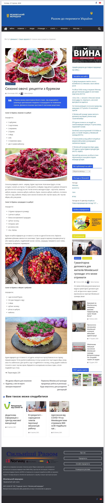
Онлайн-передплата (83, 464)
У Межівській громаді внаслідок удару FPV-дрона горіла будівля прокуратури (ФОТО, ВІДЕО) (85, 149)
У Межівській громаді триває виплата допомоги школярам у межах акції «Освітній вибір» (85, 116)
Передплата (83, 458)
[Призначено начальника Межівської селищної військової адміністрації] (79, 332)
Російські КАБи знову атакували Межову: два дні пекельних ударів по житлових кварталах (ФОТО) (86, 92)
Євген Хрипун (28, 93)
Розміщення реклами (82, 469)
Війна (12, 29)
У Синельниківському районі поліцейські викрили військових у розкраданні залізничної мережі (86, 141)
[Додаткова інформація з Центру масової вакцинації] (13, 403)
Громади (41, 29)
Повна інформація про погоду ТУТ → (85, 203)
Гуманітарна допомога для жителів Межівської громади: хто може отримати (86, 270)
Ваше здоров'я (10, 84)
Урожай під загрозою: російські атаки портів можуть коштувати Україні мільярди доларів (85, 157)
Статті (52, 29)
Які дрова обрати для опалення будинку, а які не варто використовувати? (18, 384)
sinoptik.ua (90, 201)
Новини (21, 29)
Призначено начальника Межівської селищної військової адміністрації (92, 330)
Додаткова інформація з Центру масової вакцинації (13, 419)
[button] (25, 28)
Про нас (76, 29)
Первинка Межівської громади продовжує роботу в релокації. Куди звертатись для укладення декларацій (53, 385)
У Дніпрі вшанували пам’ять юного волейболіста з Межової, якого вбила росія (85, 83)
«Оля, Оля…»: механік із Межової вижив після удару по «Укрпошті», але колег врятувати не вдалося (86, 100)
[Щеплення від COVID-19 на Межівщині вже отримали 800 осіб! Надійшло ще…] (59, 403)
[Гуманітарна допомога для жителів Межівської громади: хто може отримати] (87, 247)
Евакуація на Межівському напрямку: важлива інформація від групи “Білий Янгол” (92, 309)
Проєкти (64, 29)
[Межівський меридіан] (5, 28)
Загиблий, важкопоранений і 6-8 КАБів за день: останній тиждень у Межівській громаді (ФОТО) (86, 133)
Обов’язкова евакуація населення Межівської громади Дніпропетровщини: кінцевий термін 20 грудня (93, 351)
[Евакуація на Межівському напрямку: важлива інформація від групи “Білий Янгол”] (79, 311)
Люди (32, 29)
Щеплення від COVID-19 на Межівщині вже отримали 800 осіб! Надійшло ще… (59, 422)
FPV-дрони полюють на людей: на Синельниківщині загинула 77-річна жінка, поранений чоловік (86, 124)
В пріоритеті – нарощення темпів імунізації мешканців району (35, 422)
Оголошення (87, 258)
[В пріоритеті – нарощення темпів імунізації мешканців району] (36, 403)
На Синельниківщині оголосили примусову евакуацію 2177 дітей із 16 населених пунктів (87, 108)
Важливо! (77, 258)
